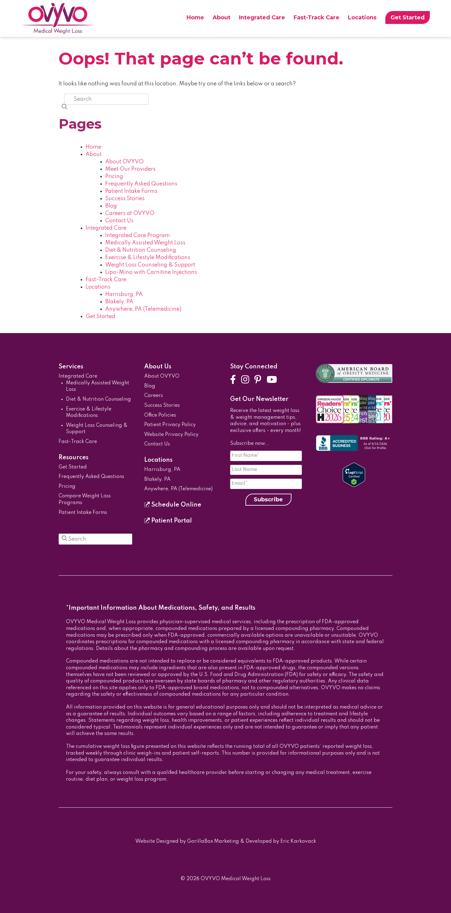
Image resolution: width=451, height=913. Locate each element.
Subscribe (268, 499)
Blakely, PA (119, 302)
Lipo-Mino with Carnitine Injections (151, 272)
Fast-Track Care (316, 17)
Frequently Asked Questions (141, 184)
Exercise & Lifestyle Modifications (147, 257)
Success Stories (125, 198)
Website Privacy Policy (171, 434)
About (221, 17)
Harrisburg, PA (124, 294)
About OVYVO (124, 162)
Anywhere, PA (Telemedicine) (143, 309)
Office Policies (160, 415)
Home (195, 17)
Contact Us (119, 220)
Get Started (408, 17)
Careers (153, 395)
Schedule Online (175, 505)
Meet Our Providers (130, 169)
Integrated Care (262, 17)
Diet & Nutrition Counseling (140, 250)
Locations (362, 17)
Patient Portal (171, 521)
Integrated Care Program (137, 235)
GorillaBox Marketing (213, 841)
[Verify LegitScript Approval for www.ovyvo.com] (354, 485)
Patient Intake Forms (131, 191)
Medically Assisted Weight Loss (145, 243)
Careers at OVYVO (129, 213)
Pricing (114, 176)
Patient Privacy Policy (170, 424)
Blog (111, 206)
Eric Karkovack (298, 841)
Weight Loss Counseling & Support (150, 265)
